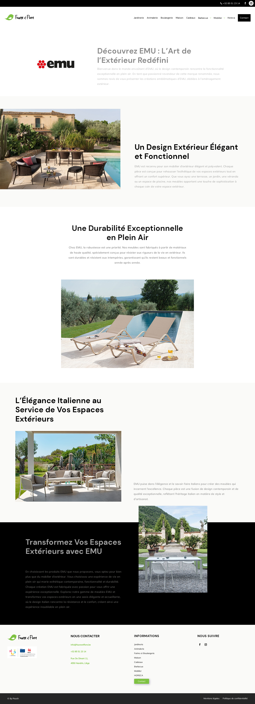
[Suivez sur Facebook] (245, 3)
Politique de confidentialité (235, 698)
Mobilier (138, 671)
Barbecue (138, 667)
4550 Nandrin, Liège (80, 663)
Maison (137, 658)
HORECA (138, 675)
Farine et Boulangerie (144, 653)
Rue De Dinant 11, (79, 658)
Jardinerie (138, 644)
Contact (141, 681)
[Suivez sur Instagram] (251, 3)
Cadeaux (138, 662)
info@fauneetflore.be (81, 644)
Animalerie (139, 649)
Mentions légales (211, 698)
